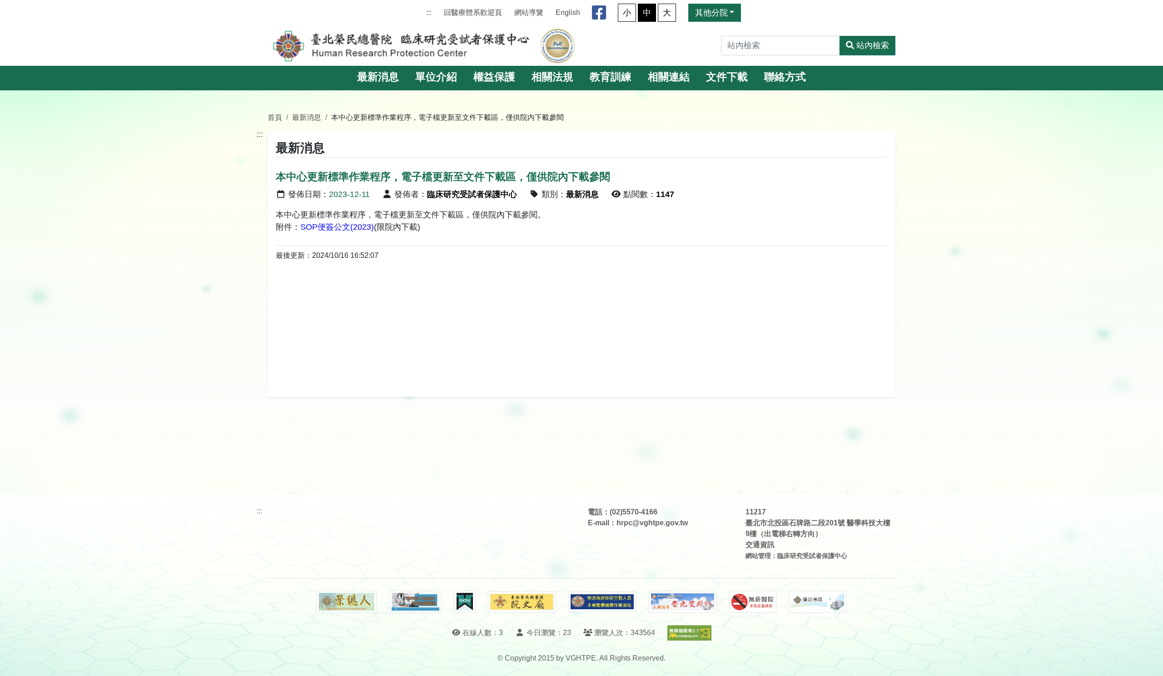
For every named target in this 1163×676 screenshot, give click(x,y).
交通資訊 (760, 544)
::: (429, 12)
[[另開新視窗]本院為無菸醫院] (752, 602)
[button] (1147, 660)
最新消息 (378, 77)
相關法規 (552, 77)
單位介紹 (436, 77)
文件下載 (727, 77)
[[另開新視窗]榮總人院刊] (347, 602)
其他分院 (711, 12)
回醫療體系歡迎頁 (473, 12)
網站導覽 (528, 12)
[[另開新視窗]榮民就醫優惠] (415, 602)
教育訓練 (610, 77)
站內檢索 (872, 45)
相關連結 (669, 77)
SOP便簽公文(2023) (337, 227)
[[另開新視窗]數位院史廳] (522, 601)
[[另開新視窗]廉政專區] (817, 602)
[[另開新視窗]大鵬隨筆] (683, 602)
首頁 (275, 117)
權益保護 (494, 77)
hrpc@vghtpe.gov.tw (652, 523)
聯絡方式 (785, 77)
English (568, 12)
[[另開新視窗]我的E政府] (464, 602)
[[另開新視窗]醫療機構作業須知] (602, 602)
